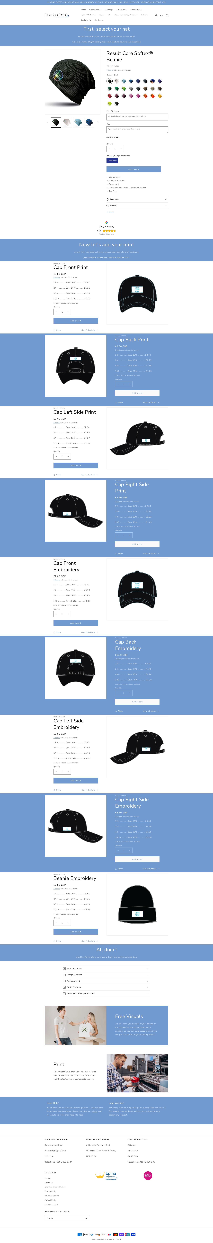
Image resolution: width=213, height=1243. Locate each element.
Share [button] (111, 212)
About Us (49, 1182)
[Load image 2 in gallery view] (67, 122)
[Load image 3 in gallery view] (78, 122)
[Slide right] (97, 122)
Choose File (112, 160)
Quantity (109, 144)
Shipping (109, 70)
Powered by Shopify (115, 1239)
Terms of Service (52, 1195)
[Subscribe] (86, 1218)
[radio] (109, 81)
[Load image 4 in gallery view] (89, 122)
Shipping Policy (51, 1204)
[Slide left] (47, 122)
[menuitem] (83, 9)
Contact (48, 1178)
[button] (156, 15)
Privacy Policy (50, 1191)
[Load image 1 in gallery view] (56, 122)
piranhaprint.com (102, 1239)
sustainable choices (84, 1079)
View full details (88, 330)
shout (95, 1111)
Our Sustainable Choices (55, 1187)
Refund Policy (50, 1200)
